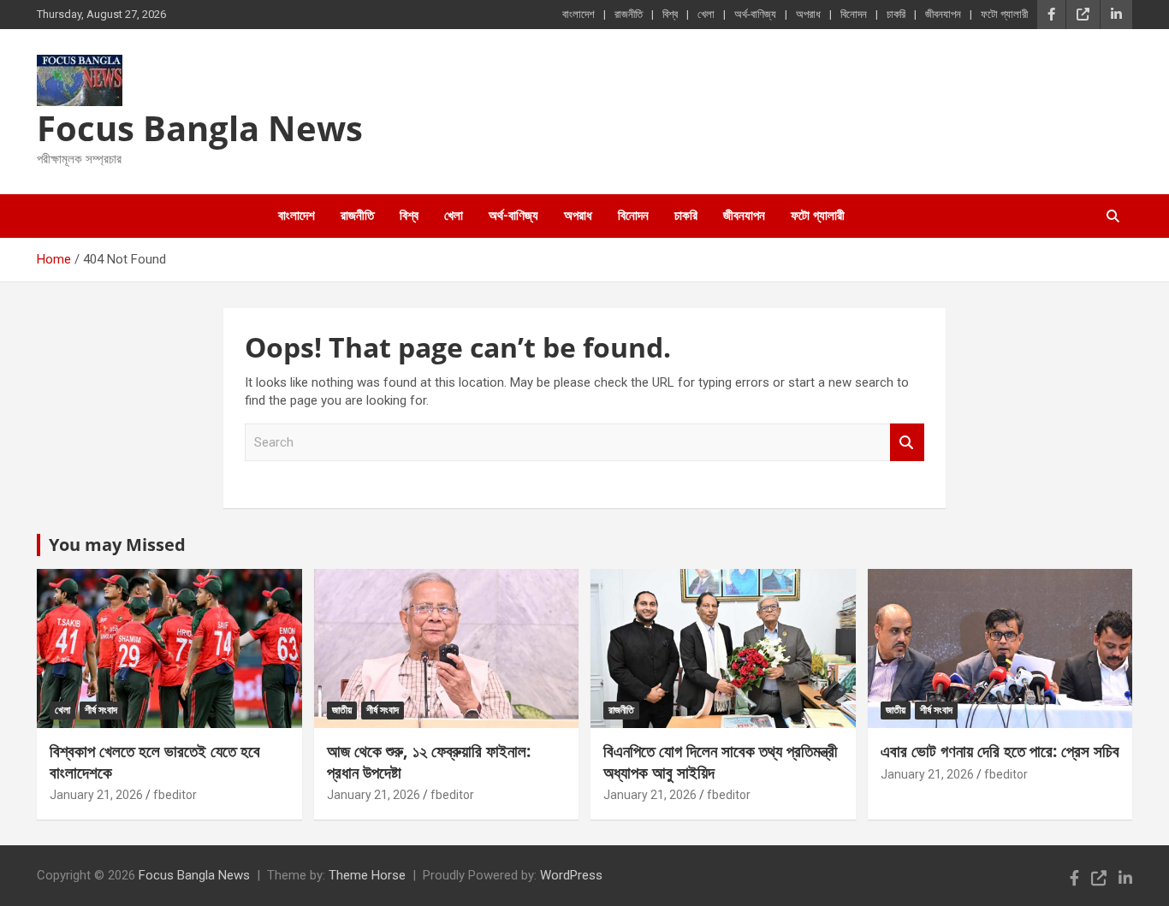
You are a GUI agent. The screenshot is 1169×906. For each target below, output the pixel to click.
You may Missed (117, 544)
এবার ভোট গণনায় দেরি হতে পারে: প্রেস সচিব (1000, 751)
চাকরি (896, 14)
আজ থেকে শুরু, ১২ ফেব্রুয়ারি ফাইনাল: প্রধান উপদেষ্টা (429, 762)
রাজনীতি (628, 14)
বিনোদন (853, 14)
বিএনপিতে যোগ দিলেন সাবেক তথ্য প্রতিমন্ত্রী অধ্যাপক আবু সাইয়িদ (720, 762)
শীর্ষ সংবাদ (101, 710)
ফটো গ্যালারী (1004, 14)
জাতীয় (342, 710)
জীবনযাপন (943, 14)
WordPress (571, 875)
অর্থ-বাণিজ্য (755, 14)
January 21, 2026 (96, 795)
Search (907, 442)
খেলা (706, 14)
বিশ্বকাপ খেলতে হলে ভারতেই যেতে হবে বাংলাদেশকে (155, 762)
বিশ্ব (670, 14)
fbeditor (175, 795)
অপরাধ (808, 14)
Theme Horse (367, 875)
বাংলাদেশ (578, 14)
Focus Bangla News (200, 127)
